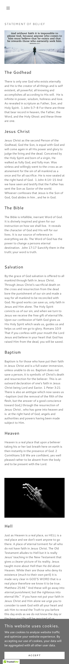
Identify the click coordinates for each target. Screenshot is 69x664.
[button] (8, 8)
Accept (34, 655)
